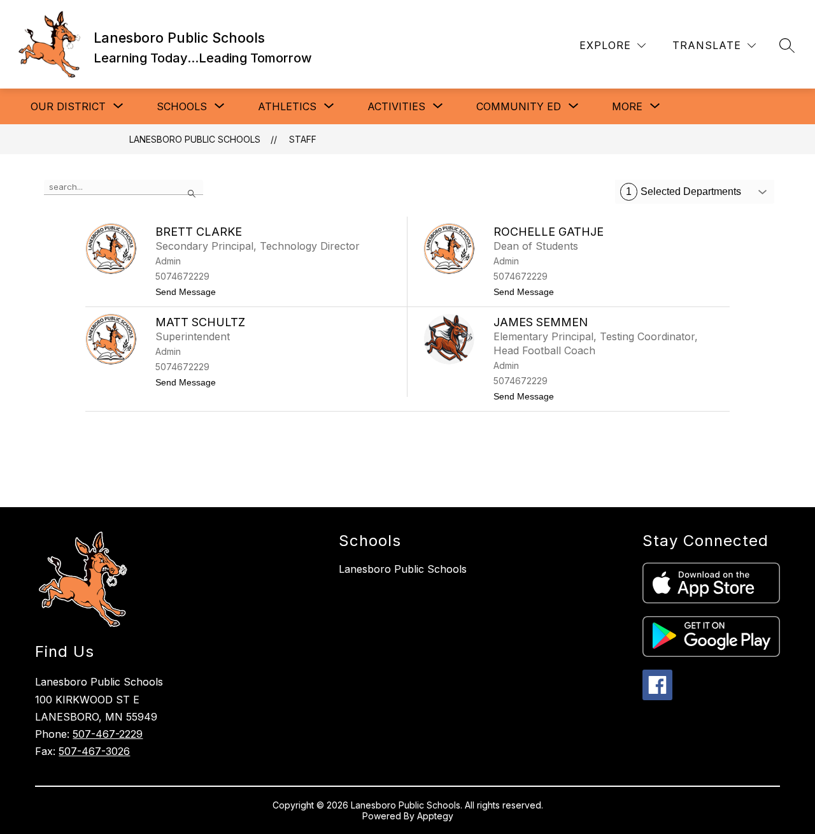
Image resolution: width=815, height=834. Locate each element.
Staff (302, 139)
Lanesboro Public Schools (194, 139)
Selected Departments (683, 191)
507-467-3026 (94, 751)
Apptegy (435, 815)
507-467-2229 (108, 734)
